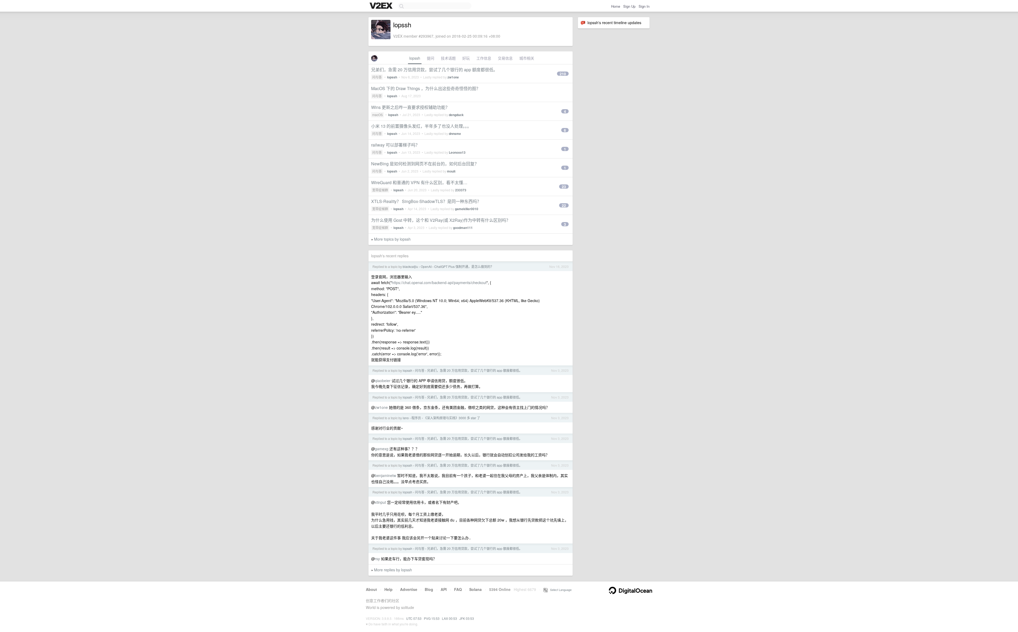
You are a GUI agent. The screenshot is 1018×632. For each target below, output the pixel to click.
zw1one (453, 77)
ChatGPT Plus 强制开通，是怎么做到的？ (464, 266)
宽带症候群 (380, 190)
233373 (460, 190)
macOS (377, 114)
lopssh (414, 58)
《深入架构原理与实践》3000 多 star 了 (452, 418)
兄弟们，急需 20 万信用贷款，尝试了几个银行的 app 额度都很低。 (434, 70)
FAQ (458, 589)
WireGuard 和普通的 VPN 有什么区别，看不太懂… (419, 182)
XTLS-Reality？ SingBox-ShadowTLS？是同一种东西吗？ (426, 201)
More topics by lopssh (392, 239)
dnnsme (455, 133)
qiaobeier (382, 380)
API (444, 589)
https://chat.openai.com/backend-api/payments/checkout (439, 282)
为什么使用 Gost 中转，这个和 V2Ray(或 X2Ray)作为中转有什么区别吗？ (440, 220)
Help (388, 589)
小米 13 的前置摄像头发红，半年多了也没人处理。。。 (421, 126)
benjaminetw (385, 475)
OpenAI (426, 266)
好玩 (466, 58)
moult (451, 171)
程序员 (416, 418)
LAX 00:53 (449, 618)
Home (615, 6)
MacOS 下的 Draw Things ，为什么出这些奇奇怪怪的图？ (425, 88)
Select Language (560, 589)
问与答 (377, 77)
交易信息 (505, 58)
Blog (429, 589)
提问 (430, 58)
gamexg (381, 448)
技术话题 (448, 58)
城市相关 (526, 58)
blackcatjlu (410, 266)
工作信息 (483, 58)
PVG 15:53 (432, 618)
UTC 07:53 (414, 618)
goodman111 (463, 227)
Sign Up (629, 6)
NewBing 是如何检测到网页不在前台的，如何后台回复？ (425, 164)
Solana (475, 589)
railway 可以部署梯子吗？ (395, 145)
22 (564, 205)
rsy (377, 558)
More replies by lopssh (393, 569)
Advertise (408, 589)
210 (563, 74)
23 (564, 186)
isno (406, 418)
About (371, 589)
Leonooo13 (457, 152)
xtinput (380, 502)
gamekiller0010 (466, 208)
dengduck (456, 114)
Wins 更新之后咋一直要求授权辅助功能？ (410, 107)
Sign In (644, 6)
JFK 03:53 (466, 618)
